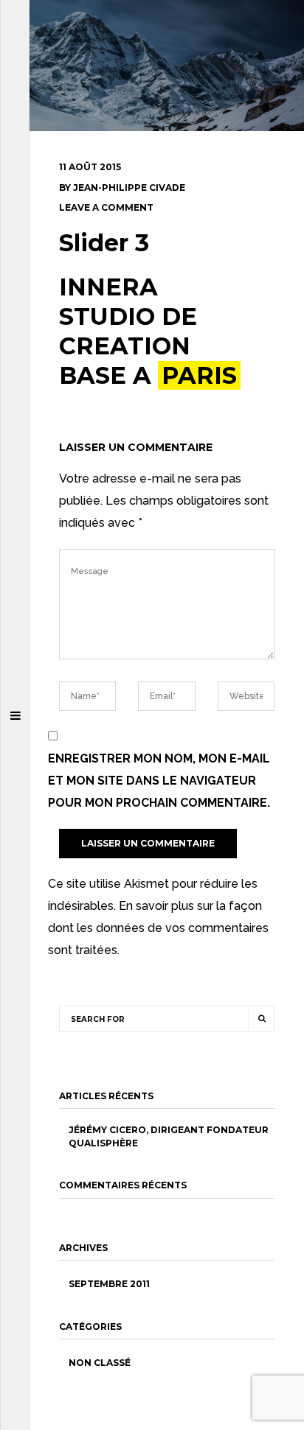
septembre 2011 (109, 1283)
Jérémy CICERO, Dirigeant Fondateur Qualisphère (169, 1136)
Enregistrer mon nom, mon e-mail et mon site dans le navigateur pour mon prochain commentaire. (159, 780)
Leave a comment (106, 207)
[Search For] (261, 1019)
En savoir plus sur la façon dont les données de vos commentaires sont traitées (158, 928)
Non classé (100, 1362)
